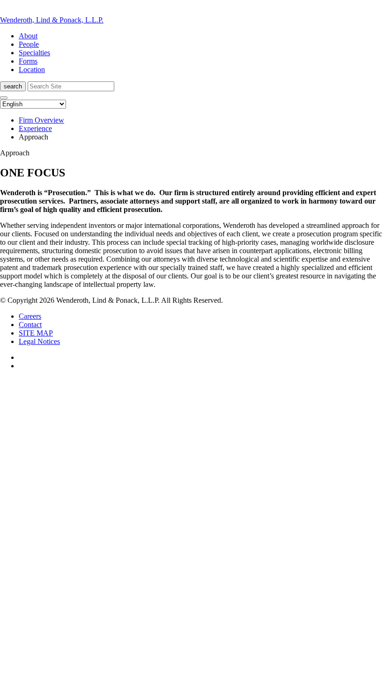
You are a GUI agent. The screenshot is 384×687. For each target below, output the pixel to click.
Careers (30, 316)
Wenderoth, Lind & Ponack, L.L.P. (51, 20)
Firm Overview (41, 120)
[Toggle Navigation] (3, 97)
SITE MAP (36, 333)
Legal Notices (39, 341)
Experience (35, 128)
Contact (30, 325)
